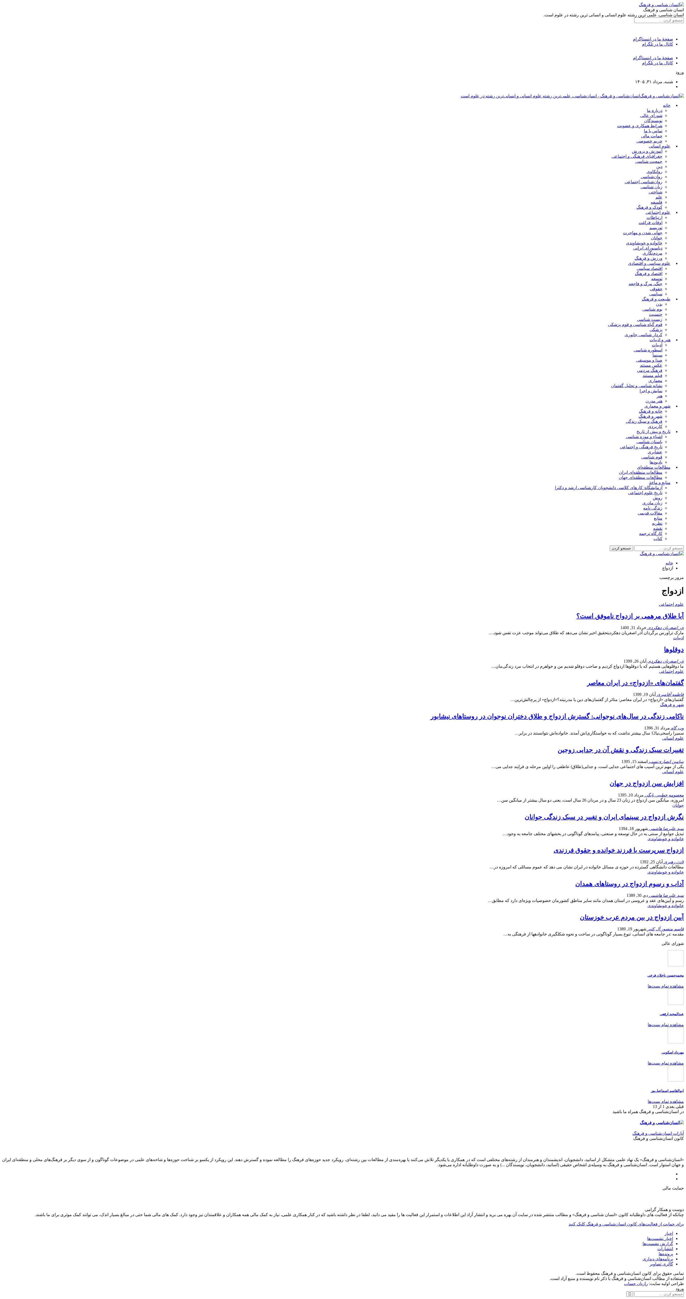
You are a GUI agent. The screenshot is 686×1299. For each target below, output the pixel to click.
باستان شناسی (649, 441)
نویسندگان (653, 120)
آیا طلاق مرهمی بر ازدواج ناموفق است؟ (630, 615)
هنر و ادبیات (660, 339)
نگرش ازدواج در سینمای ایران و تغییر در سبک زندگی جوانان (604, 816)
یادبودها (656, 462)
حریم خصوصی (649, 141)
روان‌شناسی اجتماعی (643, 181)
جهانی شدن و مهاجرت (642, 232)
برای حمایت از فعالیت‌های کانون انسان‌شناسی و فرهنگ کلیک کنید (626, 1224)
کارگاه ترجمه (650, 533)
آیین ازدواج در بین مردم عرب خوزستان (632, 917)
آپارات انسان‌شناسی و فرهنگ (658, 1133)
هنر (659, 396)
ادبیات (657, 345)
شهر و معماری (657, 406)
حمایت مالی (651, 136)
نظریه (657, 523)
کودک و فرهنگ (649, 207)
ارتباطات (654, 217)
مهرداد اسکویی (673, 1052)
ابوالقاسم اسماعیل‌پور (667, 1091)
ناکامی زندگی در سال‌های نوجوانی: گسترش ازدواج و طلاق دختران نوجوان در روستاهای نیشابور (557, 716)
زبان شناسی (651, 187)
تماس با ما (653, 131)
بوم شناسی (652, 309)
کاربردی (655, 426)
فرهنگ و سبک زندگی (644, 421)
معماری (655, 380)
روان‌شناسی (651, 176)
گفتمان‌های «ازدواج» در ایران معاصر (635, 682)
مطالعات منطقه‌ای (653, 467)
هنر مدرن (654, 401)
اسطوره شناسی (648, 350)
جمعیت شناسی (648, 161)
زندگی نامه (652, 508)
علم (658, 197)
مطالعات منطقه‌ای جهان (640, 477)
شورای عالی (651, 115)
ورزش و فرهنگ (648, 258)
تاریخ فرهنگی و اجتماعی (641, 447)
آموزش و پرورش (647, 151)
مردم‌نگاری (652, 253)
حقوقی (656, 289)
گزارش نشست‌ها (658, 1243)
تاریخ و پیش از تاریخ (653, 431)
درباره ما (654, 110)
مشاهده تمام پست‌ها (666, 986)
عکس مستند (651, 365)
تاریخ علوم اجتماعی (645, 492)
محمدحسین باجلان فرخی (665, 975)
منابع (658, 518)
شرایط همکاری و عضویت (639, 125)
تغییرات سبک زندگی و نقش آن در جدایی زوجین (621, 749)
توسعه (656, 278)
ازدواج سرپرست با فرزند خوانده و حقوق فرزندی (619, 850)
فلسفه (656, 202)
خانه (666, 105)
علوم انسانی (659, 146)
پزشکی (656, 329)
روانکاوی (654, 171)
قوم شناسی (651, 457)
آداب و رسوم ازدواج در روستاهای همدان (629, 883)
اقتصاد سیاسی (649, 268)
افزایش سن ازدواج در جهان (647, 783)
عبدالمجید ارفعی (672, 1014)
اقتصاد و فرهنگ (648, 273)
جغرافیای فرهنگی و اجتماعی (637, 156)
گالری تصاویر (661, 1264)
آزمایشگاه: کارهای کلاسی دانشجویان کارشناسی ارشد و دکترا (608, 487)
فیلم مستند (652, 375)
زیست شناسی (649, 319)
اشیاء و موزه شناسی (644, 436)
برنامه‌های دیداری (658, 1259)
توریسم (655, 227)
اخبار (669, 1233)
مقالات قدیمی (650, 513)
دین (659, 166)
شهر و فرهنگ (650, 416)
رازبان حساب (636, 1283)
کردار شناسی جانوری (643, 334)
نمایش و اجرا (651, 390)
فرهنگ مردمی (649, 370)
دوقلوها (674, 649)
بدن (659, 304)
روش (657, 498)
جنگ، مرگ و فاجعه (645, 283)
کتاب (658, 538)
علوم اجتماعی (658, 212)
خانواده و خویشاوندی (644, 243)
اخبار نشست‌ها (660, 1238)
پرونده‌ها (666, 1254)
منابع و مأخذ (659, 482)
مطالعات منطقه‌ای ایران (640, 472)
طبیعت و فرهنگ (656, 299)
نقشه (657, 528)
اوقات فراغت (650, 222)
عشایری (655, 452)
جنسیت (655, 314)
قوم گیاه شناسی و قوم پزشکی (635, 324)
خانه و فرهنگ (650, 411)
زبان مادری (652, 503)
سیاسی (655, 294)
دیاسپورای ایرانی (647, 248)
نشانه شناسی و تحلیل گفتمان (636, 385)
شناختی (655, 192)
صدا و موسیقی (649, 360)
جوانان (656, 238)
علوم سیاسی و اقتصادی (649, 263)
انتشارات (665, 1248)
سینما (657, 355)
